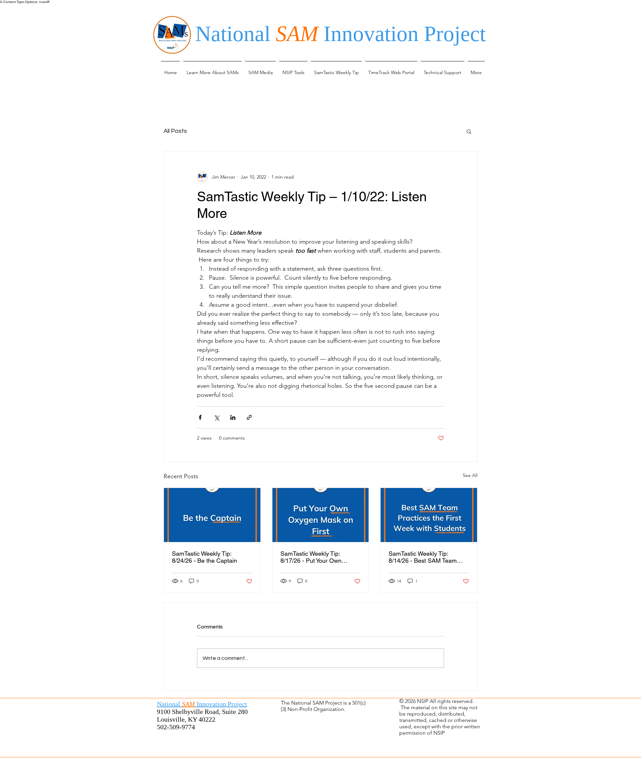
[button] (212, 69)
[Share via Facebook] (200, 417)
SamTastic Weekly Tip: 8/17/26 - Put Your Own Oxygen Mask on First (311, 557)
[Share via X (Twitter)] (216, 417)
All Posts (175, 131)
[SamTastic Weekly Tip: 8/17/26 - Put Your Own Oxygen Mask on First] (320, 515)
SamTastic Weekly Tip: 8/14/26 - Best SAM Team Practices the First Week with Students (427, 557)
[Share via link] (249, 417)
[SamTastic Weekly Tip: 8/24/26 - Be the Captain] (212, 515)
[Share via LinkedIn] (233, 417)
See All (470, 475)
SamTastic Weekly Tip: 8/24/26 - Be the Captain (204, 557)
